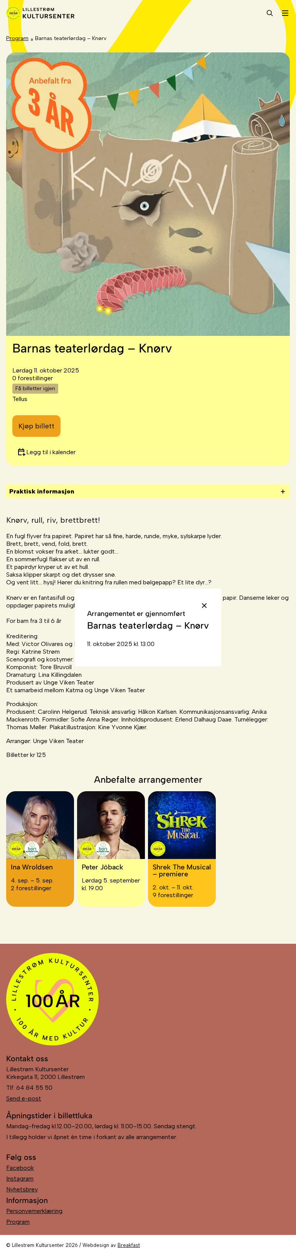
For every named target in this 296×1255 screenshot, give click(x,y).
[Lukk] (204, 605)
